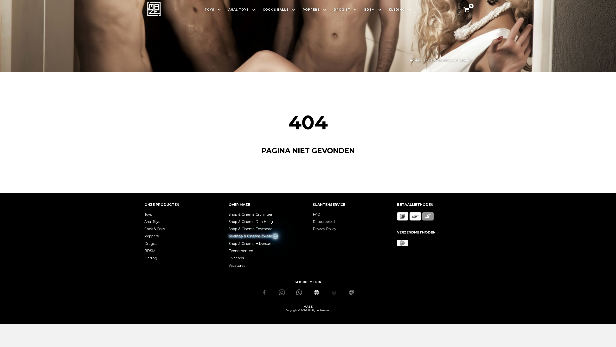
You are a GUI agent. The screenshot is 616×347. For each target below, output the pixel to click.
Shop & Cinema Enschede (250, 229)
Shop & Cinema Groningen (251, 214)
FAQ (316, 214)
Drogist (150, 243)
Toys (148, 214)
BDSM (149, 251)
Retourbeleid (324, 222)
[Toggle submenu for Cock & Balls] (293, 9)
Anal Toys (152, 222)
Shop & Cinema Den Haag (251, 222)
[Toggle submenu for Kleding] (409, 9)
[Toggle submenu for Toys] (219, 9)
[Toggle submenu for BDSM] (379, 9)
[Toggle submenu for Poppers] (324, 9)
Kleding (150, 258)
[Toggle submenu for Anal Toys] (253, 9)
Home (414, 60)
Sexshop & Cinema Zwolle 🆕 (253, 236)
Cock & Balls (154, 229)
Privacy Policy (324, 229)
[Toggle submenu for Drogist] (355, 9)
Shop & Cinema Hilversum (251, 243)
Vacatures (237, 265)
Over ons (236, 258)
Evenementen (241, 251)
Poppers (151, 236)
